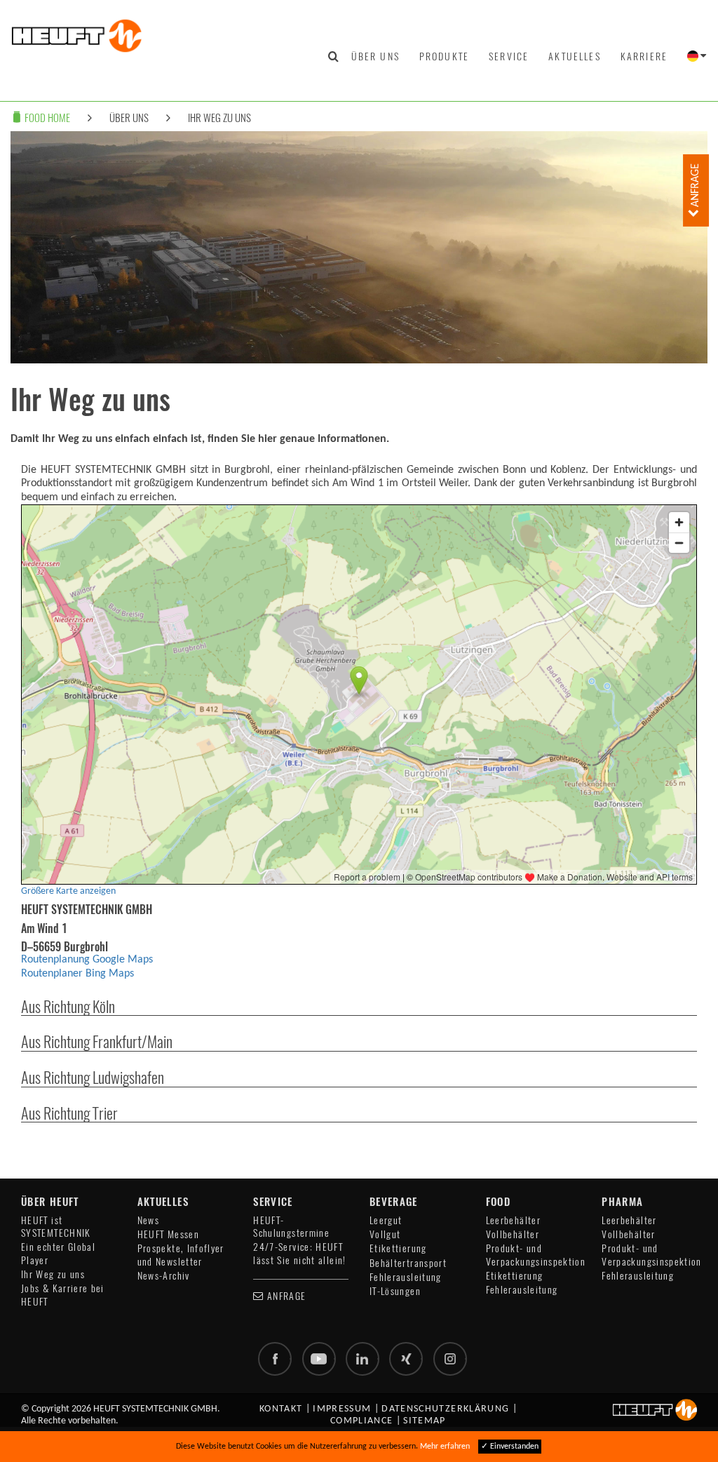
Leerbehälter (513, 1220)
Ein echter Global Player (58, 1253)
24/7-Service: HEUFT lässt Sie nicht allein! (299, 1253)
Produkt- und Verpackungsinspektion (536, 1255)
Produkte (444, 56)
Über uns (375, 56)
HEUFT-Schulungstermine (291, 1227)
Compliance (361, 1421)
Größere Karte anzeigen (68, 891)
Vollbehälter (512, 1234)
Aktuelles (574, 56)
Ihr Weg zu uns (219, 117)
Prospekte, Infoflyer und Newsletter (180, 1255)
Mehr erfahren (445, 1446)
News (148, 1220)
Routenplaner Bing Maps (77, 973)
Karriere (644, 56)
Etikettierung (398, 1248)
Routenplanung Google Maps (87, 959)
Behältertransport (408, 1263)
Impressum (342, 1409)
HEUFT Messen (168, 1234)
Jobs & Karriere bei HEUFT (62, 1295)
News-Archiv (163, 1275)
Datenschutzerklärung (445, 1409)
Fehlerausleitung (406, 1277)
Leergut (386, 1220)
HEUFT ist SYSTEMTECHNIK (56, 1227)
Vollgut (385, 1234)
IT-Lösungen (395, 1291)
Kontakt (281, 1409)
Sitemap (424, 1421)
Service (509, 56)
